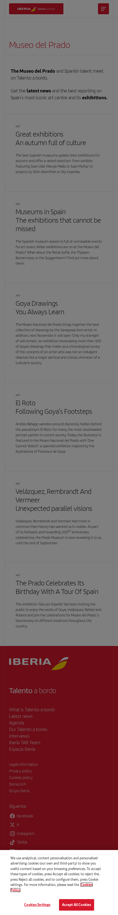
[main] (59, 882)
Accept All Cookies (76, 904)
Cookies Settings (37, 904)
